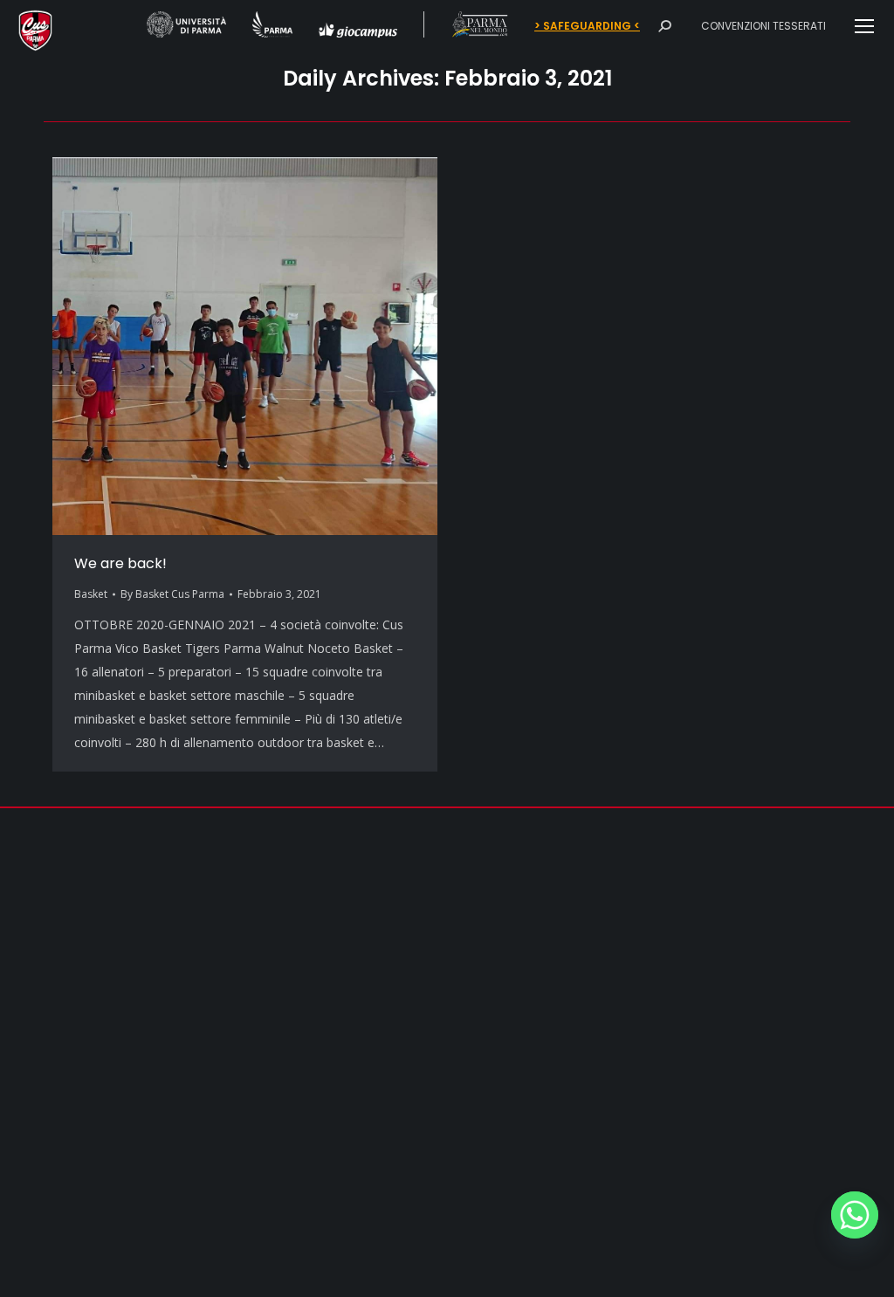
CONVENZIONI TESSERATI (763, 25)
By (172, 594)
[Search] (664, 26)
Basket (90, 594)
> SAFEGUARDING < (587, 26)
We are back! (120, 563)
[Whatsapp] (854, 1215)
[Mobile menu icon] (864, 26)
